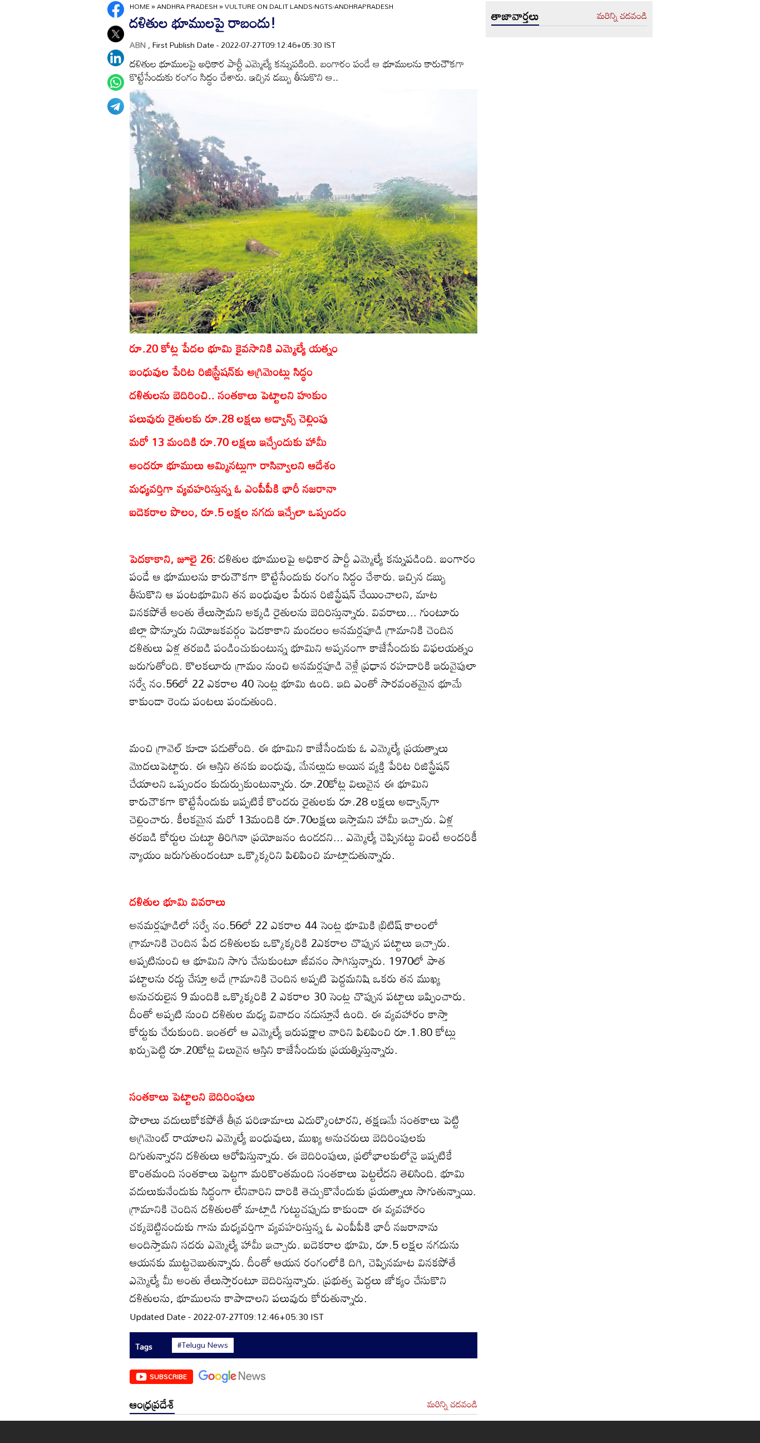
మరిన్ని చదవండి (452, 1405)
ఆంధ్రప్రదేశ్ (152, 1404)
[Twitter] (115, 34)
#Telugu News (202, 1345)
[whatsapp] (115, 82)
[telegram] (115, 106)
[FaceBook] (115, 9)
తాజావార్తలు (515, 15)
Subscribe (168, 1376)
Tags (143, 1346)
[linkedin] (115, 58)
